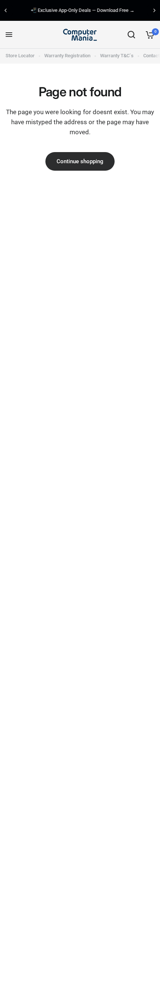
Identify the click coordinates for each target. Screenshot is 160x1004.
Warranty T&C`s (117, 55)
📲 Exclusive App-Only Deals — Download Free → (80, 10)
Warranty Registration (67, 55)
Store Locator (20, 55)
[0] (148, 35)
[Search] (131, 35)
